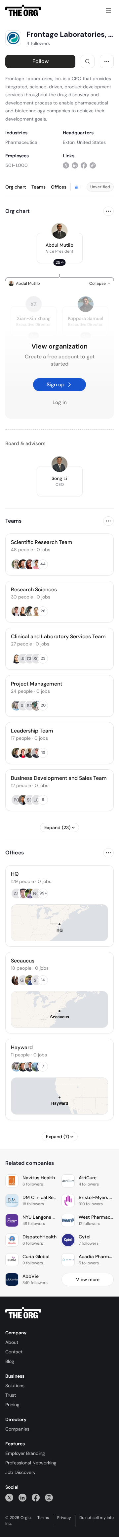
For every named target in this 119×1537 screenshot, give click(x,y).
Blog (9, 1361)
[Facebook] (36, 1497)
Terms (43, 1517)
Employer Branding (25, 1453)
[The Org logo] (23, 1313)
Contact (13, 1352)
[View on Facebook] (84, 165)
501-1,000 (16, 165)
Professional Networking (31, 1463)
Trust (10, 1395)
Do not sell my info (96, 1517)
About (11, 1342)
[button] (60, 248)
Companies (17, 1429)
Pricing (12, 1405)
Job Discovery (20, 1472)
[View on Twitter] (66, 165)
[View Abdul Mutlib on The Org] (59, 231)
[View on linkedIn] (75, 165)
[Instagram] (49, 1497)
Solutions (14, 1386)
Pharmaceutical (21, 142)
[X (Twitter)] (9, 1497)
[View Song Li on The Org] (59, 464)
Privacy (64, 1517)
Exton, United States (84, 142)
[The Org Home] (23, 10)
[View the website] (93, 165)
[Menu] (108, 10)
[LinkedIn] (22, 1497)
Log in (60, 402)
